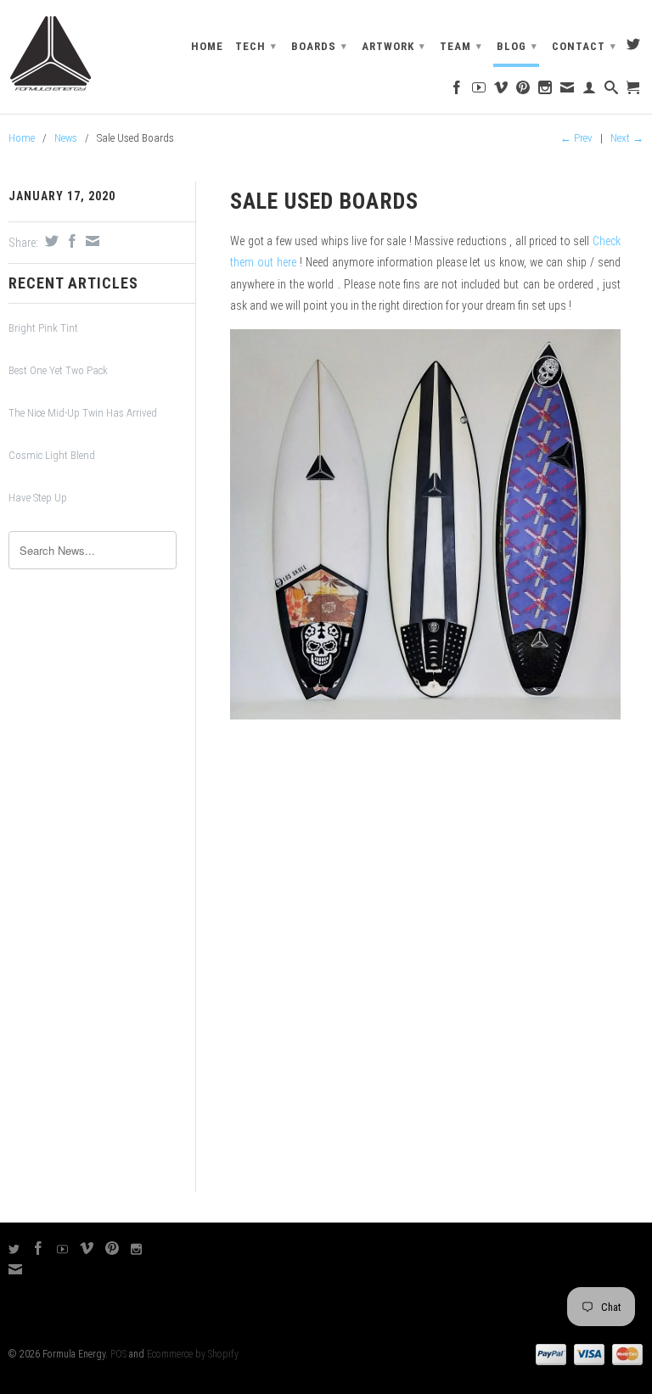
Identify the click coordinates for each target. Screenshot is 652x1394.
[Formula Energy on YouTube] (479, 91)
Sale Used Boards (324, 201)
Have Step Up (37, 497)
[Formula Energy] (81, 54)
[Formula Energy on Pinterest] (523, 91)
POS (118, 1354)
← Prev (576, 138)
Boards (319, 46)
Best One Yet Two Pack (58, 370)
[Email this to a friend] (90, 241)
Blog (517, 46)
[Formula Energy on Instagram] (545, 91)
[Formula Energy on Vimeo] (501, 91)
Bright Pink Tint (43, 328)
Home (207, 46)
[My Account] (589, 91)
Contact (584, 46)
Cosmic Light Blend (51, 455)
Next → (627, 138)
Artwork (393, 46)
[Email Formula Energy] (567, 91)
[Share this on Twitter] (50, 241)
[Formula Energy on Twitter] (634, 47)
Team (461, 46)
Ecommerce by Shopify (193, 1354)
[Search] (611, 91)
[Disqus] (425, 972)
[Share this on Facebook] (70, 241)
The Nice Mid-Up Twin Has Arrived (82, 412)
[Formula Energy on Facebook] (457, 91)
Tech (256, 46)
